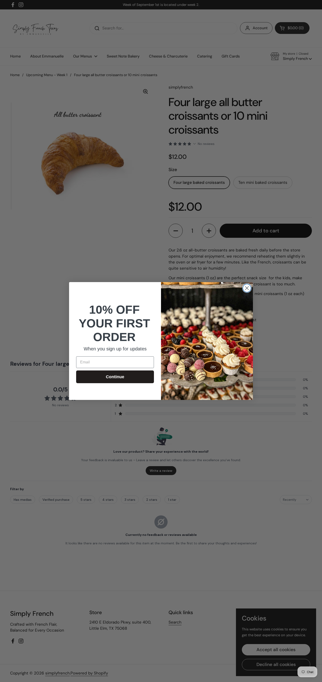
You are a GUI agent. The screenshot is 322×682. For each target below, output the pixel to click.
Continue (115, 376)
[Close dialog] (247, 288)
